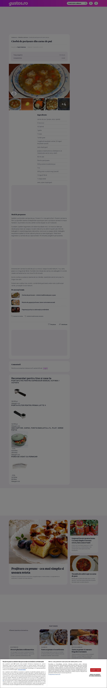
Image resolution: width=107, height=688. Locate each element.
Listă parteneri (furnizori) (54, 674)
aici (3, 680)
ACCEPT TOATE (95, 670)
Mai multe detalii (22, 669)
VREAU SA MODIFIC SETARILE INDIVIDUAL (95, 675)
